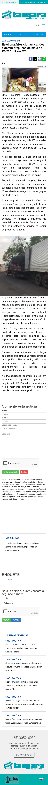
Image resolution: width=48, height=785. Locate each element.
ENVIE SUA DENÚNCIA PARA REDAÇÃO (33, 2)
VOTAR (6, 620)
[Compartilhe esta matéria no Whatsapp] (44, 59)
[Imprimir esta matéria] (40, 59)
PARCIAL (16, 620)
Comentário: (7, 434)
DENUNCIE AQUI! (24, 755)
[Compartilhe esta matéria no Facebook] (30, 59)
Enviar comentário (10, 472)
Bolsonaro (8, 603)
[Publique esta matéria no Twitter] (35, 59)
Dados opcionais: (9, 425)
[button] (37, 25)
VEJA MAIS (7, 579)
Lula (5, 598)
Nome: (4, 410)
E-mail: (5, 417)
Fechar (24, 472)
